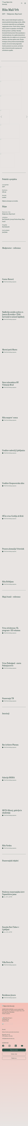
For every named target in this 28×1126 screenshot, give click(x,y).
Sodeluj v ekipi (14, 1054)
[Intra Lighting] (14, 1080)
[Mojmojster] (14, 1116)
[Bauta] (14, 1113)
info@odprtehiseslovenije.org (8, 1038)
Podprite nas (14, 1058)
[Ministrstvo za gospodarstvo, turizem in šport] (14, 1074)
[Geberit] (14, 1110)
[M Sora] (14, 1087)
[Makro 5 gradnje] (14, 1106)
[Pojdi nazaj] (1, 116)
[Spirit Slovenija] (14, 1077)
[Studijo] (14, 1119)
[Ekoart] (14, 1093)
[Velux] (14, 1083)
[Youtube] (23, 1046)
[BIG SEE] (14, 1123)
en (21, 3)
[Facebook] (4, 1046)
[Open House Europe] (14, 1064)
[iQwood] (14, 1096)
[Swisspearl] (14, 1103)
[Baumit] (14, 1100)
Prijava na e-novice (14, 1050)
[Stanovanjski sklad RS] (14, 1090)
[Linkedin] (17, 1046)
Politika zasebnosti (6, 1013)
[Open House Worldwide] (14, 1067)
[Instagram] (10, 1046)
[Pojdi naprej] (26, 116)
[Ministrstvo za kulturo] (14, 1070)
